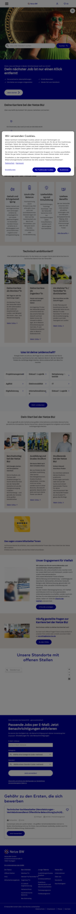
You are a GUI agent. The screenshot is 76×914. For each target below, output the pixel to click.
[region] (38, 153)
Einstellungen (10, 169)
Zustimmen (64, 170)
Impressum (20, 163)
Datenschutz (9, 163)
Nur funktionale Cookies (44, 170)
